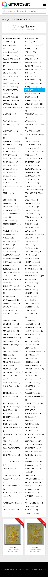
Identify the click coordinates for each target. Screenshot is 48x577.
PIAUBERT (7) (32, 393)
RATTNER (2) (30, 410)
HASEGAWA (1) (12, 255)
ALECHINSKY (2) (34, 45)
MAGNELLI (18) (12, 327)
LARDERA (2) (10, 307)
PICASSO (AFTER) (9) (34, 398)
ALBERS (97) (10, 45)
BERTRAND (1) (12, 69)
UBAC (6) (30, 475)
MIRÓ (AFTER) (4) (12, 362)
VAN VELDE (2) (33, 482)
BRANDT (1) (11, 86)
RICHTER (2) (10, 424)
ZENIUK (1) (31, 510)
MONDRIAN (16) (33, 365)
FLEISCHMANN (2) (11, 215)
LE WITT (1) (31, 310)
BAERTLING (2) (11, 55)
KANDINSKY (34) (34, 276)
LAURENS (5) (32, 307)
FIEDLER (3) (32, 210)
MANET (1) (32, 334)
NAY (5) (33, 379)
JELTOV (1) (31, 272)
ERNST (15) (9, 203)
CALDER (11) (34, 104)
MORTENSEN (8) (34, 369)
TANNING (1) (33, 462)
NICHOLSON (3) (33, 382)
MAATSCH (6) (32, 324)
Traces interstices (13, 549)
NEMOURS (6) (11, 382)
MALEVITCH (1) (34, 331)
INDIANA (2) (32, 265)
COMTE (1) (32, 148)
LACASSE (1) (11, 300)
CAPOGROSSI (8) (34, 109)
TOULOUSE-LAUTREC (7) (34, 470)
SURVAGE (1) (11, 455)
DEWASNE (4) (32, 172)
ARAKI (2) (11, 52)
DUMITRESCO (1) (34, 189)
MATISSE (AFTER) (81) (12, 346)
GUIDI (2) (31, 248)
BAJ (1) (30, 55)
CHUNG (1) (32, 141)
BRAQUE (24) (33, 86)
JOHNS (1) (9, 276)
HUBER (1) (8, 265)
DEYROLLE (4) (32, 176)
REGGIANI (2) (11, 417)
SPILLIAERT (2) (33, 448)
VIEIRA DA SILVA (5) (12, 494)
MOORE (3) (10, 369)
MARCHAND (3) (12, 338)
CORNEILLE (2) (34, 152)
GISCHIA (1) (32, 238)
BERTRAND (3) (33, 69)
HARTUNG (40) (33, 251)
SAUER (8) (31, 427)
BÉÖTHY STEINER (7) (12, 64)
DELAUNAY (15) (11, 169)
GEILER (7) (11, 231)
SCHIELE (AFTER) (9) (12, 436)
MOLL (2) (8, 365)
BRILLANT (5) (10, 97)
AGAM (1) (9, 42)
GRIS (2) (30, 245)
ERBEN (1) (9, 200)
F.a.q (45, 569)
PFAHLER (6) (12, 393)
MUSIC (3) (31, 376)
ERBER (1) (32, 200)
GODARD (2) (11, 241)
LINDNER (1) (11, 324)
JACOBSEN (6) (11, 272)
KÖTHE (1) (9, 296)
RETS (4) (30, 420)
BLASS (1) (30, 76)
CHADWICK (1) (34, 126)
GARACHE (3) (33, 227)
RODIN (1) (32, 424)
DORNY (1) (32, 183)
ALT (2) (8, 49)
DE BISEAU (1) (12, 158)
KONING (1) (31, 293)
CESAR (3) (11, 124)
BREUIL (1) (32, 93)
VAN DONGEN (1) (34, 479)
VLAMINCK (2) (33, 498)
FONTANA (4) (32, 214)
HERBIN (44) (11, 258)
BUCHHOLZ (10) (11, 100)
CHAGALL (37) (32, 131)
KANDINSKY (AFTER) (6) (12, 281)
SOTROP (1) (8, 444)
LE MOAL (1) (10, 310)
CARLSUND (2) (34, 116)
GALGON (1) (31, 224)
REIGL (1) (30, 417)
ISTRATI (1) (33, 269)
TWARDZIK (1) (11, 475)
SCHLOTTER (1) (34, 434)
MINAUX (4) (32, 355)
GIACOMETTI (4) (35, 234)
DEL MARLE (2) (32, 162)
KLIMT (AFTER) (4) (12, 291)
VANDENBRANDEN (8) (12, 487)
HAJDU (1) (10, 251)
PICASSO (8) (10, 396)
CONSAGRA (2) (11, 152)
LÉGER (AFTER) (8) (34, 315)
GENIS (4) (30, 231)
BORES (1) (11, 83)
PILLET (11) (10, 403)
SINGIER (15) (33, 441)
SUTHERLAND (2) (33, 456)
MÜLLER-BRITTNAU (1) (11, 377)
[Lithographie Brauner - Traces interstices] (12, 533)
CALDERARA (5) (12, 107)
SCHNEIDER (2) (33, 438)
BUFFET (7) (32, 100)
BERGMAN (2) (33, 66)
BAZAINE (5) (32, 59)
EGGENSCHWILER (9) (34, 195)
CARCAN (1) (10, 114)
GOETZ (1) (31, 241)
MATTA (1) (32, 345)
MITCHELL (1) (32, 362)
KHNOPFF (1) (11, 286)
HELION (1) (31, 255)
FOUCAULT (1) (31, 220)
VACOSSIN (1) (13, 480)
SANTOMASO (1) (12, 429)
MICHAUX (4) (10, 351)
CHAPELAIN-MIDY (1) (34, 136)
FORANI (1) (33, 217)
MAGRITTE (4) (33, 327)
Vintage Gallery (9, 19)
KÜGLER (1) (32, 296)
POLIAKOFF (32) (34, 403)
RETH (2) (9, 420)
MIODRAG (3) (9, 358)
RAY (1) (8, 413)
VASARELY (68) (33, 486)
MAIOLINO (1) (11, 331)
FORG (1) (10, 220)
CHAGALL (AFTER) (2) (13, 136)
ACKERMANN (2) (11, 38)
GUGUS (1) (9, 248)
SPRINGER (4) (34, 451)
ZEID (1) (11, 510)
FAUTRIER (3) (32, 207)
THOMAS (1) (33, 465)
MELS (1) (30, 348)
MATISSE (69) (32, 341)
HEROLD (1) (32, 258)
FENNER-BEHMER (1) (11, 210)
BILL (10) (30, 73)
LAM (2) (31, 300)
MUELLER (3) (32, 372)
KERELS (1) (31, 283)
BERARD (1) (33, 62)
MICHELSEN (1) (35, 351)
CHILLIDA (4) (11, 141)
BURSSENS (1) (10, 104)
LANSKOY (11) (11, 303)
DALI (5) (31, 155)
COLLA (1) (9, 148)
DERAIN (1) (10, 172)
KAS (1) (30, 279)
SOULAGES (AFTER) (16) (11, 449)
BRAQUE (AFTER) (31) (10, 91)
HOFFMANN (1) (12, 262)
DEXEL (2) (9, 176)
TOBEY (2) (9, 468)
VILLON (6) (32, 493)
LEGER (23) (10, 314)
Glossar (40, 569)
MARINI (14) (32, 338)
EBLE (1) (8, 193)
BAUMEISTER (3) (11, 59)
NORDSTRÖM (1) (32, 388)
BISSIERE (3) (10, 76)
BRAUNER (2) (32, 90)
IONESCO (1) (11, 269)
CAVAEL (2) (31, 121)
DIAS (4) (9, 179)
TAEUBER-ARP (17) (11, 463)
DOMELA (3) (32, 179)
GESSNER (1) (11, 234)
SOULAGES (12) (33, 444)
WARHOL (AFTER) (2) (12, 504)
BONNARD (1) (33, 80)
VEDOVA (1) (32, 489)
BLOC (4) (9, 80)
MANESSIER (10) (12, 334)
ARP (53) (30, 52)
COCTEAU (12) (33, 145)
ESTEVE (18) (33, 203)
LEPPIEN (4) (9, 320)
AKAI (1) (30, 42)
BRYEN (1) (32, 97)
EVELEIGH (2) (11, 207)
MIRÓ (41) (31, 358)
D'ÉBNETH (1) (10, 155)
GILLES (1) (8, 238)
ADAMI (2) (31, 38)
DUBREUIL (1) (12, 188)
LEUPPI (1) (30, 320)
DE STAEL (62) (33, 158)
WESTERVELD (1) (34, 503)
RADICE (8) (10, 410)
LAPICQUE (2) (33, 303)
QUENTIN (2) (11, 406)
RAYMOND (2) (33, 413)
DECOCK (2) (10, 162)
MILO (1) (8, 355)
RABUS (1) (30, 406)
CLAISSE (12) (12, 145)
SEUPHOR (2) (11, 441)
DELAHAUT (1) (32, 165)
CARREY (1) (11, 121)
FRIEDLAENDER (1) (12, 225)
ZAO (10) (31, 506)
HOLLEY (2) (32, 262)
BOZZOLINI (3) (33, 83)
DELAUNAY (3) (33, 169)
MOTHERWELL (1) (13, 372)
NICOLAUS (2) (11, 386)
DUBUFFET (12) (33, 186)
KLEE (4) (30, 286)
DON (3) (10, 183)
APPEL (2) (31, 49)
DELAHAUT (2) (10, 165)
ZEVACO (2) (32, 513)
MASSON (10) (11, 341)
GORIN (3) (9, 245)
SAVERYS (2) (31, 431)
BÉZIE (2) (9, 73)
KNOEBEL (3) (31, 289)
